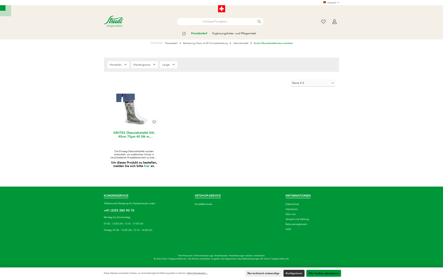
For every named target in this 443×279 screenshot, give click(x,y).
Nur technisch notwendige (263, 273)
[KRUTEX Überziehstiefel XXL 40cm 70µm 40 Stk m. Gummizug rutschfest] (134, 111)
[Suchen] (259, 21)
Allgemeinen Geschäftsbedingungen (242, 259)
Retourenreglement (296, 224)
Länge (166, 64)
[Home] (186, 33)
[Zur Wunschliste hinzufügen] (154, 122)
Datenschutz (292, 204)
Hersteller (116, 64)
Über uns (291, 214)
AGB (288, 229)
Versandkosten (221, 255)
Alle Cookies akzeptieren (324, 273)
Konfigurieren (294, 273)
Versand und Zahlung (297, 219)
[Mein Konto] (334, 21)
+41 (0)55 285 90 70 (119, 210)
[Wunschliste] (323, 21)
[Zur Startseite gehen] (113, 21)
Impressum (292, 209)
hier (147, 166)
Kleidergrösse (142, 64)
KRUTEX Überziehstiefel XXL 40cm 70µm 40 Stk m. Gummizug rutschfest (134, 134)
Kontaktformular (203, 204)
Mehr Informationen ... (197, 273)
